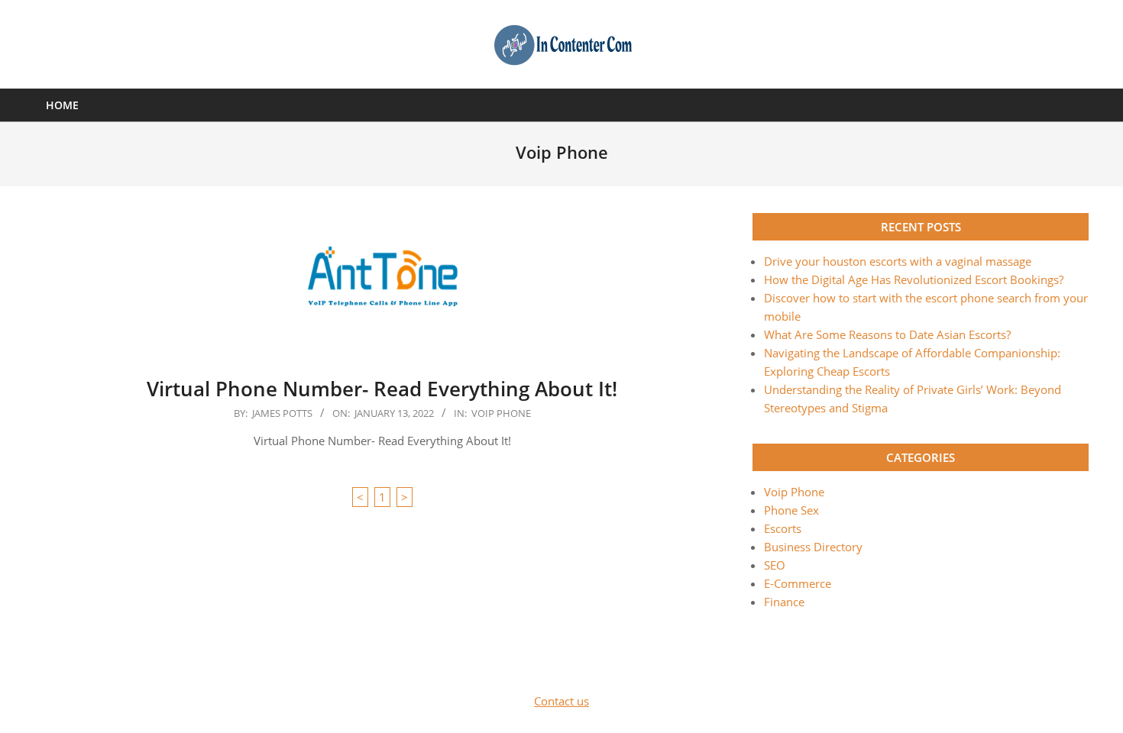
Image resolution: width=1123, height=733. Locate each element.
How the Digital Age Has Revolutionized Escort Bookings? (913, 279)
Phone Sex (791, 510)
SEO (774, 565)
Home (62, 105)
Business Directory (813, 546)
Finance (784, 601)
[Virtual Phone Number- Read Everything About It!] (382, 285)
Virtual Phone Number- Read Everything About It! (382, 388)
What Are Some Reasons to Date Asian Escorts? (887, 334)
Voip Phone (501, 413)
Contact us (561, 701)
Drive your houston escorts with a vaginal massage (897, 261)
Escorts (782, 528)
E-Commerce (797, 583)
